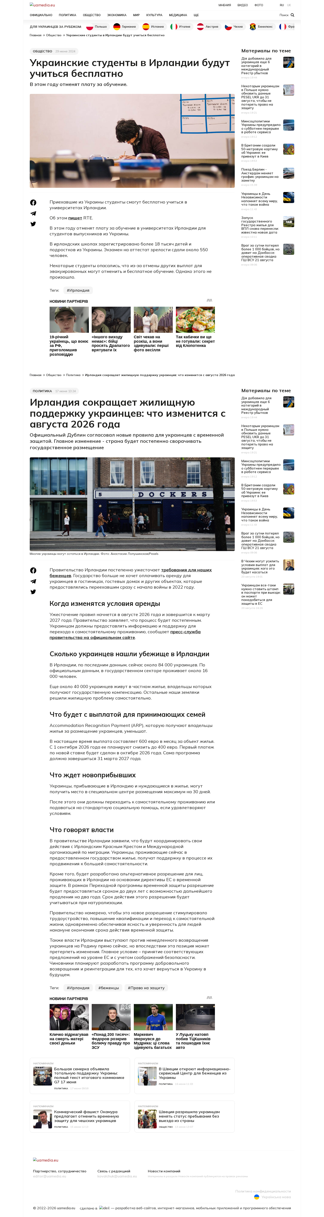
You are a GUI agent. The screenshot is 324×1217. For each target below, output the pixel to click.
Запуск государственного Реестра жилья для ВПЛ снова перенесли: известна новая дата (260, 225)
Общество (92, 15)
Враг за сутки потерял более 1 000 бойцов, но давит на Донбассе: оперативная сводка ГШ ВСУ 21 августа (260, 252)
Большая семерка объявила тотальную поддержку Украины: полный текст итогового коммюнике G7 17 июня (89, 1075)
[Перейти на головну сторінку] (57, 5)
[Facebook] (33, 202)
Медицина (178, 15)
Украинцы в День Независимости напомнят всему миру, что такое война (259, 199)
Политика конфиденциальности (263, 1191)
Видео (243, 5)
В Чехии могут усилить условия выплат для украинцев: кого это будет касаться (260, 566)
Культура (154, 15)
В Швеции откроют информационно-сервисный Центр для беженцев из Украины (195, 1073)
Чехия (238, 27)
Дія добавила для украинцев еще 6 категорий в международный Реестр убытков (256, 65)
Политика (67, 15)
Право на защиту (147, 987)
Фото (259, 5)
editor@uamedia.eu (49, 1176)
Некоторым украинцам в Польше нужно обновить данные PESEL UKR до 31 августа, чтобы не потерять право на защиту (260, 97)
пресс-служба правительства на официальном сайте (125, 634)
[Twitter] (33, 224)
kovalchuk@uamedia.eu (117, 1176)
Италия (184, 27)
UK (289, 5)
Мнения (225, 5)
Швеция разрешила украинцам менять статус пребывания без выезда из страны (189, 1116)
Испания (157, 27)
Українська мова (276, 1197)
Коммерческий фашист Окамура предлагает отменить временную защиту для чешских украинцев (86, 1116)
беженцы (110, 987)
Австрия (212, 27)
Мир (136, 15)
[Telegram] (33, 214)
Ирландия (79, 290)
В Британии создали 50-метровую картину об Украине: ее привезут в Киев (259, 150)
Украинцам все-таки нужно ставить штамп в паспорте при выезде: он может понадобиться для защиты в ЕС (261, 594)
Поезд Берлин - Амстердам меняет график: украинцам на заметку (260, 175)
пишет (75, 218)
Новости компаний (164, 1171)
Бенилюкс (265, 27)
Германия (129, 27)
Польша (101, 27)
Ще (196, 15)
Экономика (117, 15)
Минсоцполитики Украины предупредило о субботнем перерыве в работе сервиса (261, 126)
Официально (41, 15)
